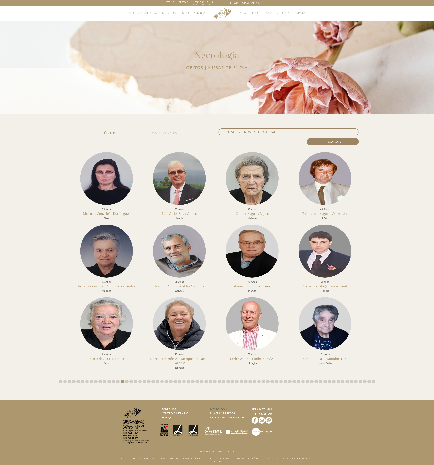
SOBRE (131, 13)
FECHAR (217, 461)
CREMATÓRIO (169, 13)
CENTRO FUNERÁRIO (148, 13)
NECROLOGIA (201, 13)
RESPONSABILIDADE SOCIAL (275, 13)
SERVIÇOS (184, 13)
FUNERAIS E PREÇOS (247, 13)
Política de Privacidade (224, 451)
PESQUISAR (332, 141)
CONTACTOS (299, 13)
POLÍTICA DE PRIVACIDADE (300, 458)
